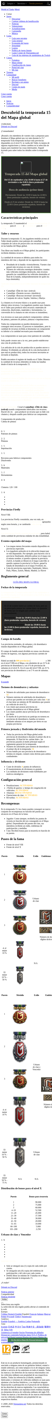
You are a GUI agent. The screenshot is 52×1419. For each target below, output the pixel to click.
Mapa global (17, 62)
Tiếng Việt (8, 1330)
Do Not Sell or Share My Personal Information (27, 1340)
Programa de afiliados (34, 1332)
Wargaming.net (19, 1404)
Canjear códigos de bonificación (25, 21)
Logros (15, 48)
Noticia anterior (7, 1292)
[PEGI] (16, 1358)
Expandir (5, 682)
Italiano (40, 1314)
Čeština (4, 1314)
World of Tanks (7, 9)
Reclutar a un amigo (20, 82)
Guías (8, 36)
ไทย (24, 1327)
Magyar (47, 1314)
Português (35, 1321)
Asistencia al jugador (10, 1332)
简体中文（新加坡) (35, 1327)
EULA (34, 1335)
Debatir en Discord (9, 126)
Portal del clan (18, 67)
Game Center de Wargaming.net (25, 53)
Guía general (17, 41)
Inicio (8, 101)
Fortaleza (15, 60)
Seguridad (16, 45)
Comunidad (11, 75)
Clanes (9, 58)
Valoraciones (17, 26)
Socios (22, 1332)
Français (33, 1314)
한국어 (18, 1327)
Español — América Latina (19, 1321)
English (18, 1314)
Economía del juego (20, 43)
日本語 (11, 1327)
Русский (10, 1316)
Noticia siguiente (8, 1297)
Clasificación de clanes (21, 65)
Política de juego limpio (22, 50)
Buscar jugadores (19, 79)
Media (14, 89)
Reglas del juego (30, 1337)
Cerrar (4, 1414)
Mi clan (15, 70)
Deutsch (11, 1314)
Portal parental (16, 1337)
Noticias (15, 24)
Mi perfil (15, 77)
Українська (26, 1316)
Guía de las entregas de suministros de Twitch (31, 55)
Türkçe (18, 1316)
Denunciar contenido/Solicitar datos (16, 1335)
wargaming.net (7, 1342)
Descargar (16, 19)
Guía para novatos (19, 38)
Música (15, 33)
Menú (17, 9)
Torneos (9, 72)
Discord (15, 84)
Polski (3, 1316)
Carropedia (16, 31)
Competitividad (12, 106)
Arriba (4, 1299)
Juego (8, 16)
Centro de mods (18, 87)
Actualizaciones (18, 28)
